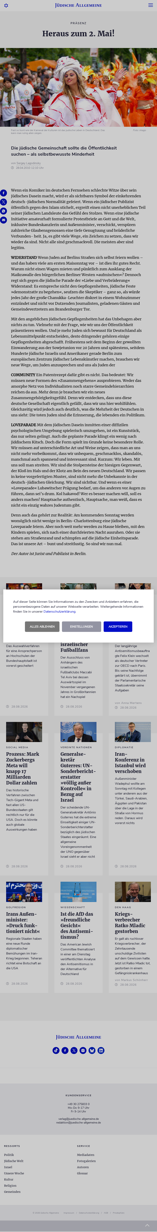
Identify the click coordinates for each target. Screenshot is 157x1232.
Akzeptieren (118, 627)
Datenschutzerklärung (59, 611)
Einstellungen (81, 627)
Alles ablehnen (42, 627)
